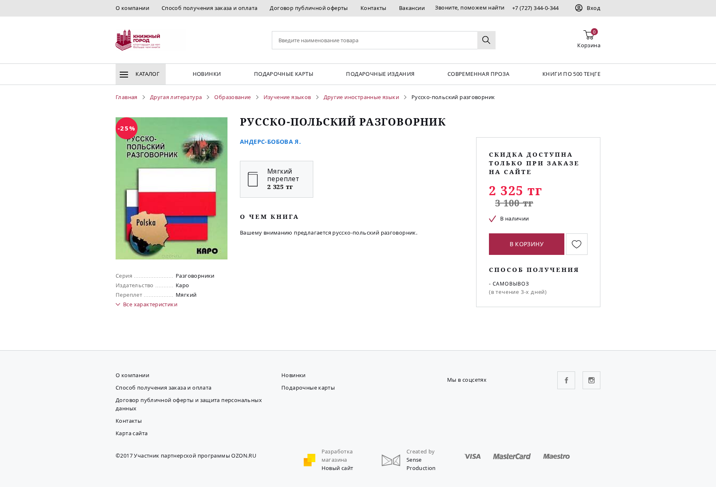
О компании (132, 8)
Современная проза (479, 74)
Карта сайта (132, 433)
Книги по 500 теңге (571, 74)
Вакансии (412, 8)
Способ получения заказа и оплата (209, 8)
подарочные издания (380, 74)
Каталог (147, 74)
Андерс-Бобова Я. (270, 141)
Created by (420, 451)
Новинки (207, 74)
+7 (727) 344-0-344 (535, 8)
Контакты (373, 8)
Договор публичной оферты (309, 8)
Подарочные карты (283, 74)
